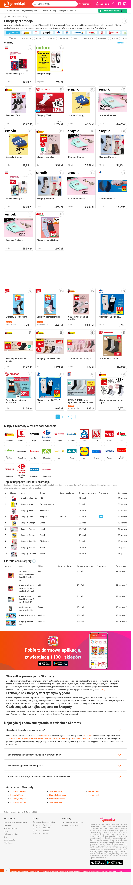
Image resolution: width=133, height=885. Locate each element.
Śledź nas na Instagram (41, 828)
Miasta (73, 11)
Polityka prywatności (96, 872)
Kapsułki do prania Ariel (81, 738)
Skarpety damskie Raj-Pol (56, 738)
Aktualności (8, 843)
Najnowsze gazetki (30, 11)
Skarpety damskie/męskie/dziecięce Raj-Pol (25, 738)
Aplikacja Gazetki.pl (11, 834)
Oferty (45, 11)
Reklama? (8, 825)
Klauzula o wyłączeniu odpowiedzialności (57, 872)
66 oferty (8, 43)
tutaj (103, 689)
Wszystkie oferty (14, 17)
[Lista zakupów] (125, 4)
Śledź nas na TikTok (40, 834)
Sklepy (53, 11)
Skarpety (45, 735)
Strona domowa (11, 11)
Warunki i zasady (80, 872)
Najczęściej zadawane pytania (15, 822)
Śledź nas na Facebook (42, 825)
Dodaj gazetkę (9, 840)
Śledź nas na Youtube (41, 831)
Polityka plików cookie (113, 872)
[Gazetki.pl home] (15, 4)
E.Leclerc (88, 735)
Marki (6, 831)
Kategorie (63, 11)
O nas (6, 837)
